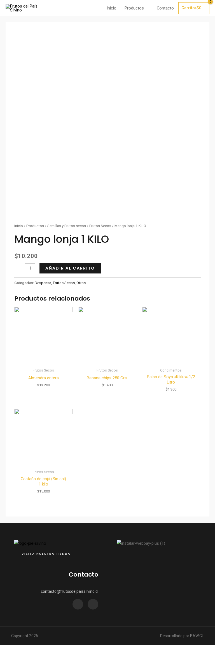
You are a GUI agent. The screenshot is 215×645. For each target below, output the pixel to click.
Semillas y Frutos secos (66, 226)
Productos (35, 226)
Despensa (43, 283)
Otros (81, 283)
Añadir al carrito (70, 268)
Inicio (18, 226)
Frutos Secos (100, 226)
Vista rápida (43, 360)
